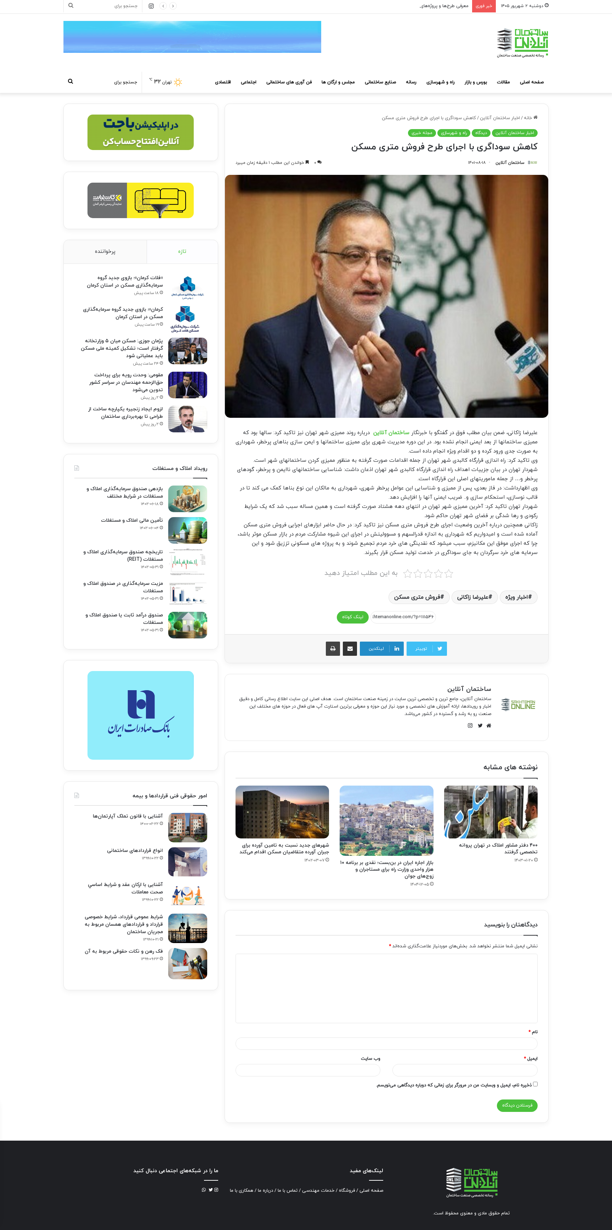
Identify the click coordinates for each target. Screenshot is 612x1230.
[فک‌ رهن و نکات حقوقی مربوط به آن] (187, 963)
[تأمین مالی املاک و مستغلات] (187, 530)
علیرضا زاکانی (472, 597)
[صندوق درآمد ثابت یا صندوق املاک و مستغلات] (187, 625)
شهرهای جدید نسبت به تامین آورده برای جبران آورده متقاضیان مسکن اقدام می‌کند (284, 848)
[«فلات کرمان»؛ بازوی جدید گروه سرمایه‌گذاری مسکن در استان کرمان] (187, 288)
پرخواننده (105, 251)
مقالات (503, 82)
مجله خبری (422, 133)
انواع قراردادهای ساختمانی (135, 850)
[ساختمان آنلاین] (522, 42)
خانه (528, 118)
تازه (182, 251)
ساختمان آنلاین (510, 163)
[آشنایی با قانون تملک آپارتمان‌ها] (187, 827)
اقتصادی (223, 82)
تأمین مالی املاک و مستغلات (132, 520)
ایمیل (531, 1059)
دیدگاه (481, 133)
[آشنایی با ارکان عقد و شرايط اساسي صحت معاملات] (187, 895)
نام (533, 1032)
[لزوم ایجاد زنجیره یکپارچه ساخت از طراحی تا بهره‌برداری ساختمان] (187, 419)
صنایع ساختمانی (380, 82)
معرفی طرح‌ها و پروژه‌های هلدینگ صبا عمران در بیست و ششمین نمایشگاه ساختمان (388, 6)
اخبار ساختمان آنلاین (500, 118)
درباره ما (265, 1190)
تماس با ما (288, 1190)
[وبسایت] (487, 725)
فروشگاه (347, 1190)
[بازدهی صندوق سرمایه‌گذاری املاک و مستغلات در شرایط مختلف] (187, 499)
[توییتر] (478, 725)
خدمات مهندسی (318, 1190)
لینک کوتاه (352, 617)
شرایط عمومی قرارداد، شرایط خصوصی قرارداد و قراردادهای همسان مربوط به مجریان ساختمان (124, 924)
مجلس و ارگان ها (338, 82)
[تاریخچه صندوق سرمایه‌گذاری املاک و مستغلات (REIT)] (187, 562)
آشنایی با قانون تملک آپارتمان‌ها (128, 816)
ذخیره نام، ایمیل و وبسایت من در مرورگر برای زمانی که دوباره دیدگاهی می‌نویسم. (454, 1085)
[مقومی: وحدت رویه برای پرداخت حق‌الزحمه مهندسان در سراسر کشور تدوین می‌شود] (187, 385)
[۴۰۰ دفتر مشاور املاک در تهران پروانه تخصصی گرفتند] (491, 812)
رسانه (411, 82)
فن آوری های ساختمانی (289, 82)
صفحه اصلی (532, 82)
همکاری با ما (241, 1190)
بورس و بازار (476, 82)
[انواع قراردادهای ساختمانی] (187, 862)
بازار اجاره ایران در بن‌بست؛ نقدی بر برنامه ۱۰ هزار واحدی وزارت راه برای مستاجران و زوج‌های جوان (387, 869)
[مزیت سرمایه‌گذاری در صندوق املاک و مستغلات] (187, 593)
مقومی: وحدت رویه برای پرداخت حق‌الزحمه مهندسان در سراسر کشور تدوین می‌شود (126, 382)
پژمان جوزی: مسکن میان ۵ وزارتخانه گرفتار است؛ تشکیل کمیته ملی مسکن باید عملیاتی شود (122, 348)
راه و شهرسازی (440, 82)
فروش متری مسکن (417, 597)
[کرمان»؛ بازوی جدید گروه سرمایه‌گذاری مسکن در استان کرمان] (187, 319)
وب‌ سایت (370, 1059)
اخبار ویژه (516, 597)
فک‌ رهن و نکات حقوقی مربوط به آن (124, 951)
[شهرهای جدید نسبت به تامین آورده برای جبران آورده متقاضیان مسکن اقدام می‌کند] (282, 812)
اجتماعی (248, 82)
